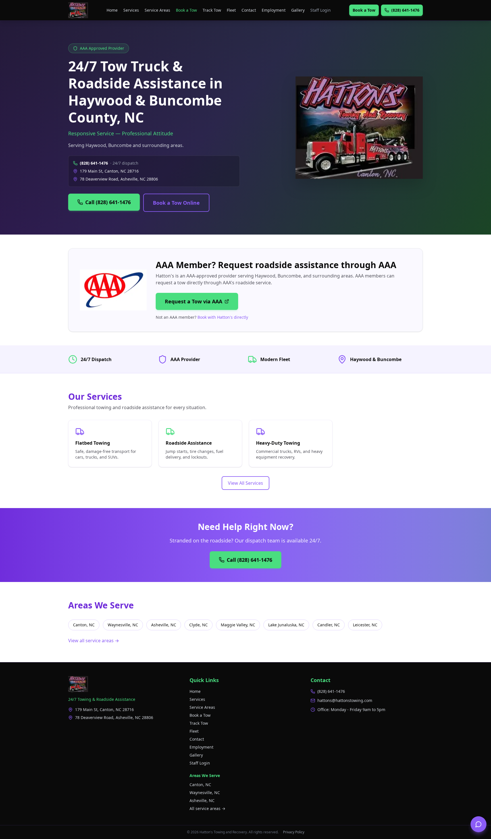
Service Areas (157, 10)
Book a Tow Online (176, 202)
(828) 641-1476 (94, 163)
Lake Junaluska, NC (286, 624)
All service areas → (207, 808)
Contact (249, 10)
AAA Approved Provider (102, 48)
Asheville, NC (163, 624)
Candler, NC (328, 624)
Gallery (298, 10)
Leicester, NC (365, 624)
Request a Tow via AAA (193, 301)
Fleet (231, 10)
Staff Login (320, 10)
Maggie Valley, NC (238, 624)
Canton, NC (84, 624)
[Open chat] (478, 824)
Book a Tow (186, 10)
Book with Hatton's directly (222, 317)
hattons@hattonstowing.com (344, 700)
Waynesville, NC (123, 624)
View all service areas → (93, 640)
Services (131, 10)
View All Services (245, 483)
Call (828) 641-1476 (108, 202)
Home (112, 10)
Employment (274, 10)
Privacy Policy (293, 832)
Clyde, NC (198, 624)
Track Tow (212, 10)
